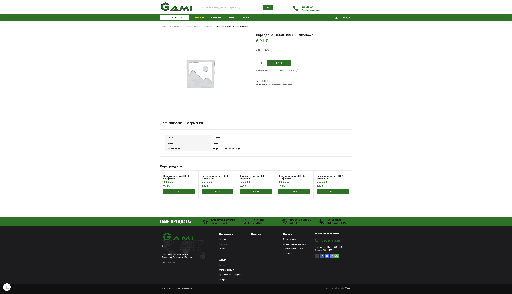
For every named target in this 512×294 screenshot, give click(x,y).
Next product (350, 207)
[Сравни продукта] (296, 70)
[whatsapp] (336, 256)
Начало (165, 26)
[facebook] (163, 246)
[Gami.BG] (176, 7)
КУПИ (279, 63)
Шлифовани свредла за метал (198, 26)
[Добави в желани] (274, 70)
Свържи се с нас (169, 262)
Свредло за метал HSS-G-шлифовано (176, 177)
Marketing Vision (343, 288)
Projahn (216, 143)
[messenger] (327, 256)
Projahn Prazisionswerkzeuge (226, 148)
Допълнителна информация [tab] (181, 123)
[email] (317, 256)
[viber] (332, 256)
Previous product (345, 207)
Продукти (176, 26)
